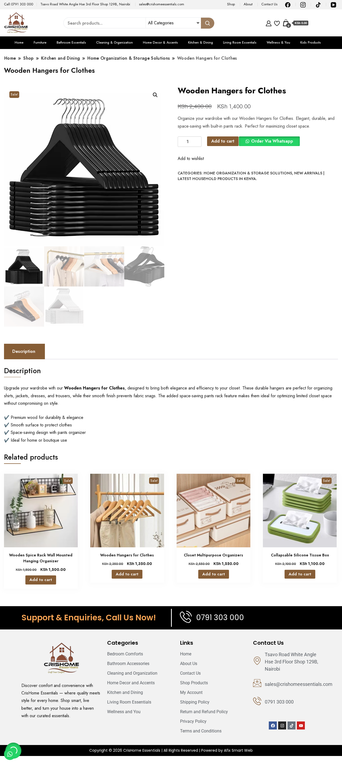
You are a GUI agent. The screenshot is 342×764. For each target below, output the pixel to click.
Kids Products (310, 42)
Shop (231, 4)
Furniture (40, 42)
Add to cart (222, 141)
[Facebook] (273, 725)
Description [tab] (23, 351)
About (248, 4)
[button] (155, 95)
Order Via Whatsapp (272, 141)
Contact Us (269, 4)
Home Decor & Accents (160, 42)
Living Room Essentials (239, 42)
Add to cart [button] (40, 580)
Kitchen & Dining (200, 42)
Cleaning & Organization (114, 42)
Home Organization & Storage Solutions (248, 173)
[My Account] (268, 22)
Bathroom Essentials (71, 42)
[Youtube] (301, 725)
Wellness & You (278, 42)
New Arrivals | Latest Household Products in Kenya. (251, 175)
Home (19, 42)
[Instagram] (282, 725)
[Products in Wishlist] (277, 22)
